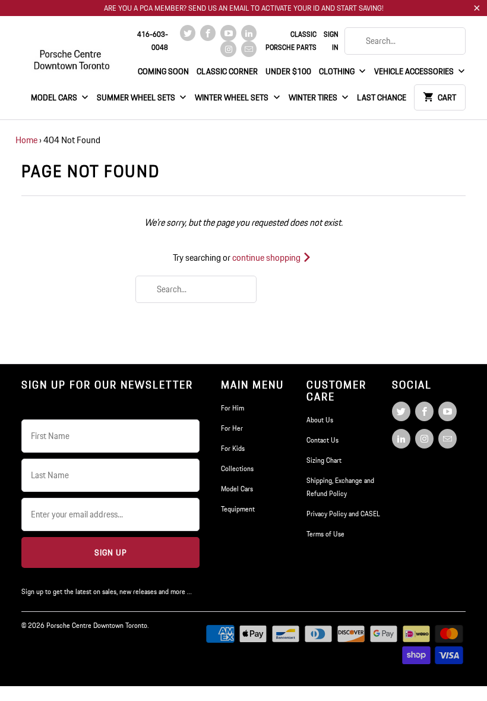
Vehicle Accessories (415, 71)
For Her (232, 428)
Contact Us (322, 440)
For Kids (233, 448)
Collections (237, 468)
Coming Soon (163, 71)
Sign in (331, 41)
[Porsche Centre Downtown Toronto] (72, 54)
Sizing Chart (323, 460)
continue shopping (267, 257)
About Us (319, 419)
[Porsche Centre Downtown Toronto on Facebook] (208, 33)
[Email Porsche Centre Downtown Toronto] (249, 49)
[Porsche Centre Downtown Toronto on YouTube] (228, 33)
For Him (232, 407)
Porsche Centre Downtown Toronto (96, 625)
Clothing (337, 71)
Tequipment (238, 508)
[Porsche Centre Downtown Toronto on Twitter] (187, 33)
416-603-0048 (152, 41)
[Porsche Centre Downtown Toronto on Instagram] (228, 49)
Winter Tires (314, 97)
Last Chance (381, 97)
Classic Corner (227, 71)
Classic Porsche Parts (291, 41)
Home (26, 139)
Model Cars (55, 97)
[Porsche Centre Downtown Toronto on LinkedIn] (249, 33)
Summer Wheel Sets (137, 97)
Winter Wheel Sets (232, 97)
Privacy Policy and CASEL (343, 513)
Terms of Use (325, 533)
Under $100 (288, 71)
